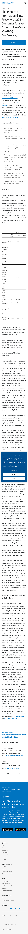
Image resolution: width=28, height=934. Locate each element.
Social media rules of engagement (10, 885)
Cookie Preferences (7, 890)
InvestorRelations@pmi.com (14, 755)
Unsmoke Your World (7, 873)
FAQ (16, 915)
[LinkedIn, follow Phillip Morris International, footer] (15, 908)
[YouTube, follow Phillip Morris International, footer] (11, 908)
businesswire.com (7, 732)
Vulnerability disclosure (7, 898)
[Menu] (25, 3)
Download (13, 42)
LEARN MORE (14, 470)
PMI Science (5, 866)
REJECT (14, 474)
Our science (5, 852)
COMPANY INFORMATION (9, 924)
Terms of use (5, 881)
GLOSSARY (5, 920)
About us (4, 845)
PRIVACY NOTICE (6, 915)
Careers (4, 859)
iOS (18, 103)
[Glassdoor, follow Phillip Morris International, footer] (19, 908)
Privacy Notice (14, 466)
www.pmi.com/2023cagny (10, 98)
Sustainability (5, 857)
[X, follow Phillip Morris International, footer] (6, 908)
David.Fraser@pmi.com (12, 768)
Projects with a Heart (7, 871)
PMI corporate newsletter (8, 900)
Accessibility (5, 888)
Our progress (5, 850)
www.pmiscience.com (10, 718)
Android (4, 105)
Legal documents (6, 883)
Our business (5, 848)
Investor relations (6, 854)
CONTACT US (15, 920)
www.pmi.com (20, 716)
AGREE (14, 478)
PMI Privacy (5, 869)
